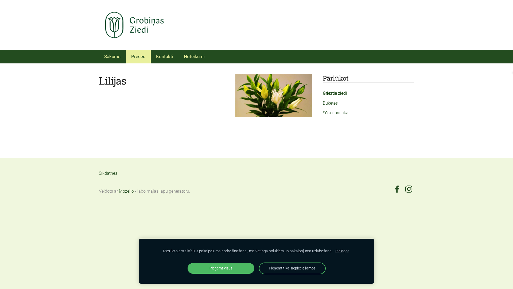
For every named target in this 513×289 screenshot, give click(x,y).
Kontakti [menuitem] (164, 56)
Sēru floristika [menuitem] (335, 112)
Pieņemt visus (220, 268)
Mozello (126, 191)
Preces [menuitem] (138, 56)
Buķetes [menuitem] (330, 103)
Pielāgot (342, 251)
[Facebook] (397, 189)
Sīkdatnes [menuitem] (108, 173)
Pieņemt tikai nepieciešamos (292, 268)
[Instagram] (408, 189)
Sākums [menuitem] (112, 56)
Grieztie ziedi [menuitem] (335, 93)
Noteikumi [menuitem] (194, 56)
